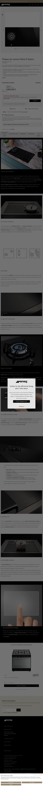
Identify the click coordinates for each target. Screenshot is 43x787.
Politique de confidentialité (38, 774)
